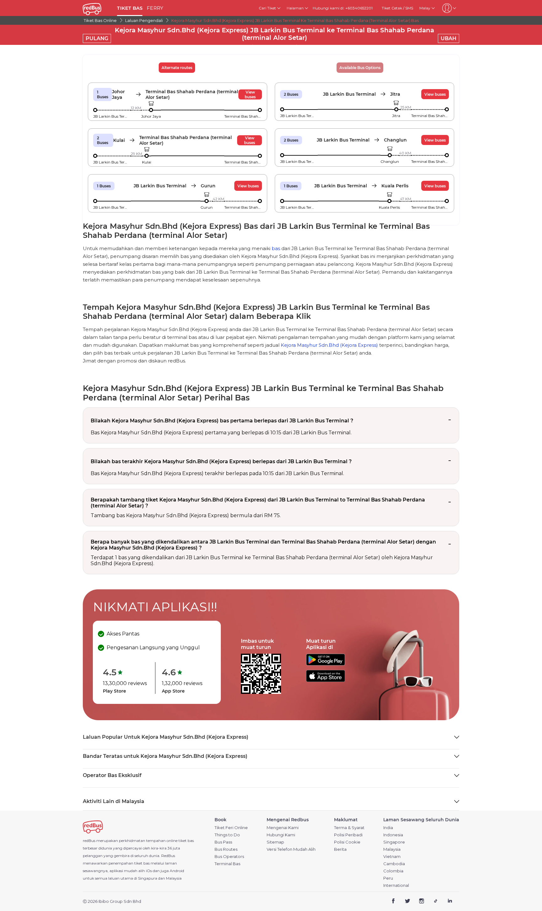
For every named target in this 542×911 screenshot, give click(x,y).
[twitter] (407, 901)
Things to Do (227, 835)
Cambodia (394, 864)
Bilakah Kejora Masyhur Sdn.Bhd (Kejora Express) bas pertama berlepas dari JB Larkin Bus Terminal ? (222, 421)
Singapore (394, 842)
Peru (388, 878)
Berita (340, 849)
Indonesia (393, 835)
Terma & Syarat (349, 828)
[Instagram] (421, 901)
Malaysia (392, 849)
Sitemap (275, 842)
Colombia (393, 871)
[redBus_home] (97, 8)
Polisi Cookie (347, 842)
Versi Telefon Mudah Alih (291, 849)
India (388, 828)
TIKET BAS (129, 8)
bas (275, 248)
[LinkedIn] (449, 901)
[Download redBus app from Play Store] (325, 664)
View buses (250, 94)
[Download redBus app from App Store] (325, 680)
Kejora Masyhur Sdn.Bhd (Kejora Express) (329, 345)
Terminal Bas (227, 864)
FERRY (155, 8)
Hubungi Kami (281, 835)
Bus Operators (229, 857)
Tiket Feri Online (231, 828)
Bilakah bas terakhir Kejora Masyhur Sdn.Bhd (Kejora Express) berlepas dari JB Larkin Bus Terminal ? (221, 461)
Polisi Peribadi (348, 835)
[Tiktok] (435, 901)
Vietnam (392, 857)
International (396, 885)
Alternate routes (177, 67)
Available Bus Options (359, 67)
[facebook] (393, 901)
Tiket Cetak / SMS (397, 8)
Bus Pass (223, 842)
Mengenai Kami (283, 828)
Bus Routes (226, 849)
